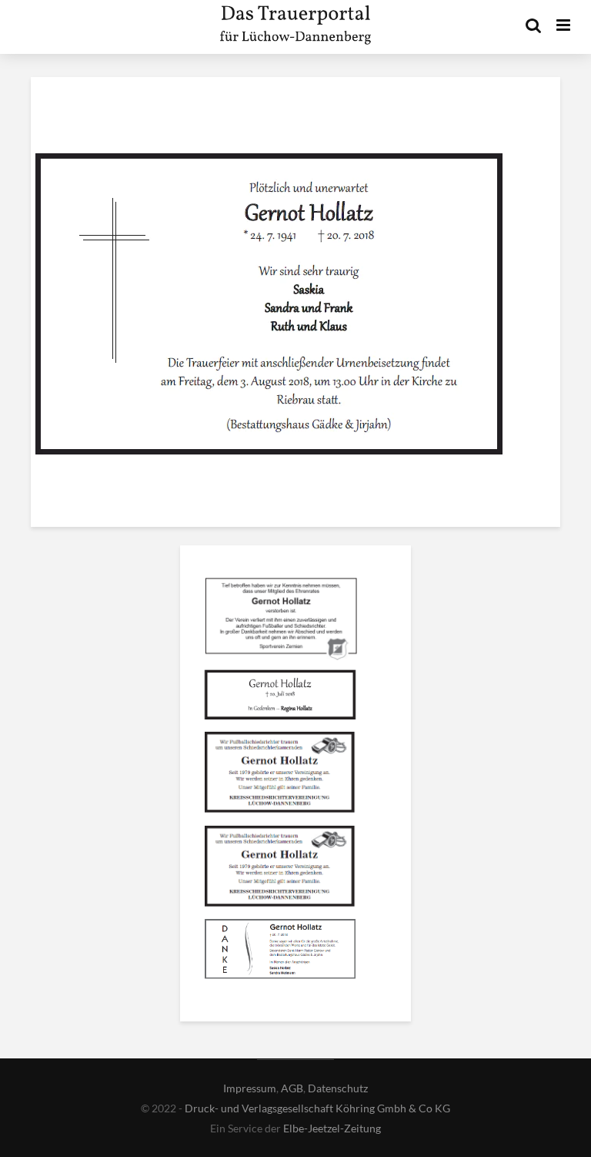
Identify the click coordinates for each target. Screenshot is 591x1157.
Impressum (249, 1088)
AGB (292, 1088)
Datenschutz (338, 1088)
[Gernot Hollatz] (280, 620)
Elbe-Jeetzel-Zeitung (332, 1128)
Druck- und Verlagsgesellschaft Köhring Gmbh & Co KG (317, 1108)
